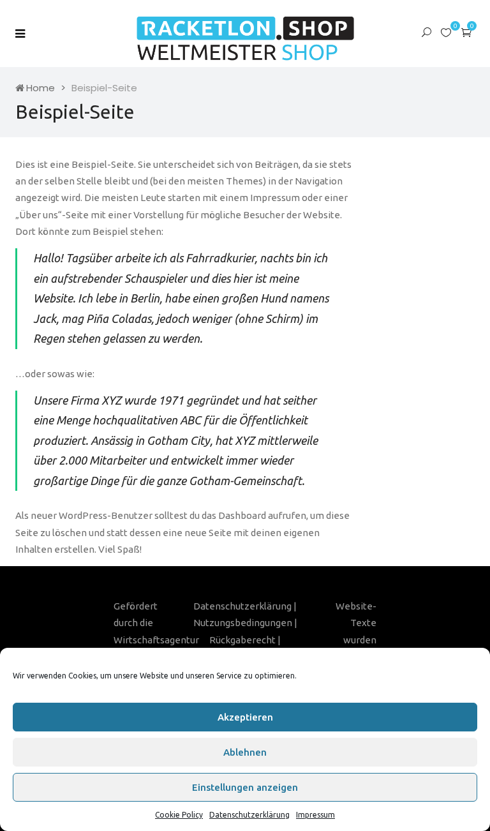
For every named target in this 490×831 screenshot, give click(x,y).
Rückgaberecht (242, 639)
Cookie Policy (179, 815)
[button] (466, 32)
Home (40, 87)
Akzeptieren (245, 717)
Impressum (315, 815)
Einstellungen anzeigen (245, 787)
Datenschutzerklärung (249, 815)
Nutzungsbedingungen (242, 622)
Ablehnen (245, 752)
